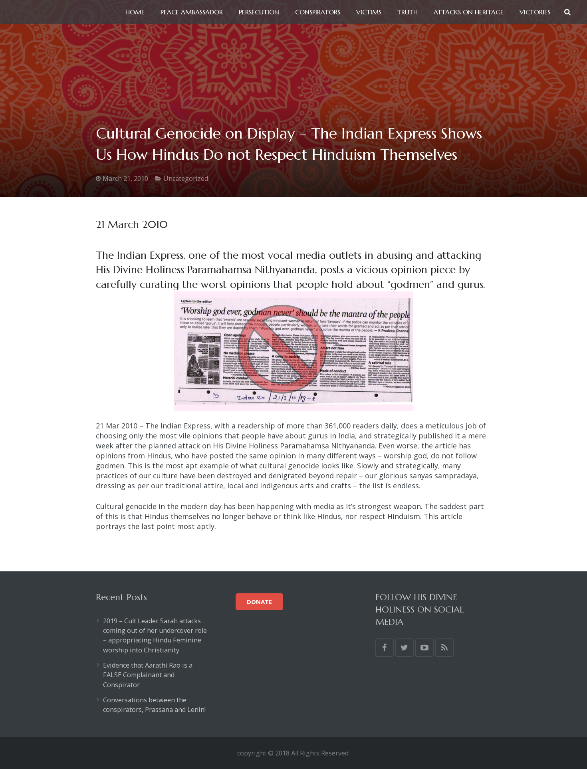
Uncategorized (185, 178)
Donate (259, 602)
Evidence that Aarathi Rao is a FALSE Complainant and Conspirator (147, 675)
